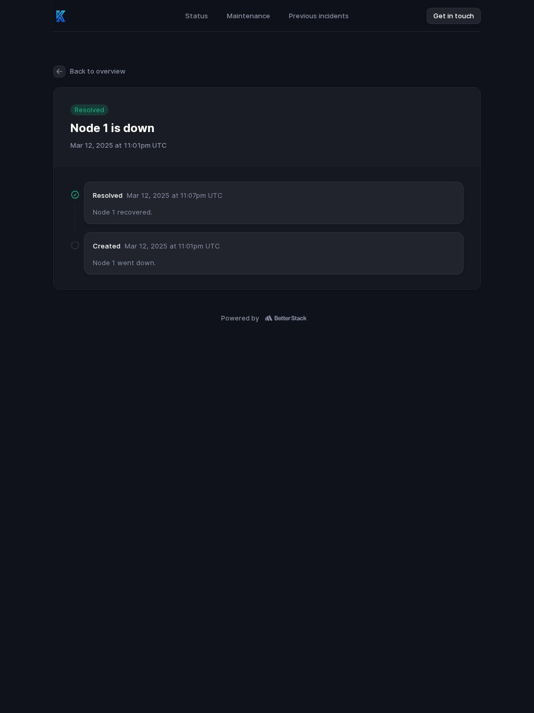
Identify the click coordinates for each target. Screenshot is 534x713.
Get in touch (453, 15)
